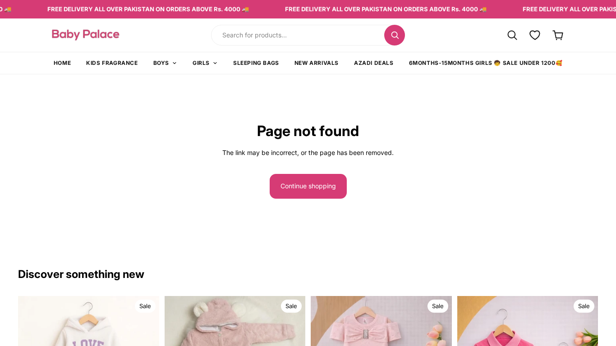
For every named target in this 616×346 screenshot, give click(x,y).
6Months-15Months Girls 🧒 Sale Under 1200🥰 (486, 62)
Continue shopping (308, 186)
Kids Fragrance (112, 62)
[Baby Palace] (110, 35)
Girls (201, 62)
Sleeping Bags (256, 62)
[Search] (394, 35)
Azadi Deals (374, 62)
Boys (161, 62)
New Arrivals (316, 62)
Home (62, 62)
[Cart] (558, 35)
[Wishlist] (535, 35)
